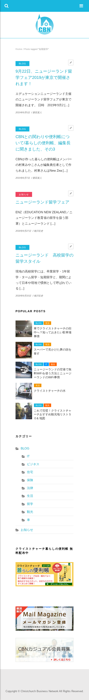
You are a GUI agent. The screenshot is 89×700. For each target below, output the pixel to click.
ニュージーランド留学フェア (42, 202)
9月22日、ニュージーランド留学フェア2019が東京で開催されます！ (44, 77)
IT (46, 364)
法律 (30, 488)
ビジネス (33, 464)
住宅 (30, 472)
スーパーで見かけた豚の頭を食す (52, 351)
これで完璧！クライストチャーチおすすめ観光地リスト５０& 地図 (52, 414)
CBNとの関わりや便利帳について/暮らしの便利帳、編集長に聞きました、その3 (43, 142)
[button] (6, 6)
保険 (30, 480)
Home (19, 49)
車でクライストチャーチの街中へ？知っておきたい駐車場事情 (52, 332)
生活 (47, 323)
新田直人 (37, 112)
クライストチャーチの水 (50, 390)
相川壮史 (38, 231)
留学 (30, 504)
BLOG (22, 63)
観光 (53, 364)
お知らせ (24, 194)
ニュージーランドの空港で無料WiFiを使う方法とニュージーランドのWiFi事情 (52, 373)
